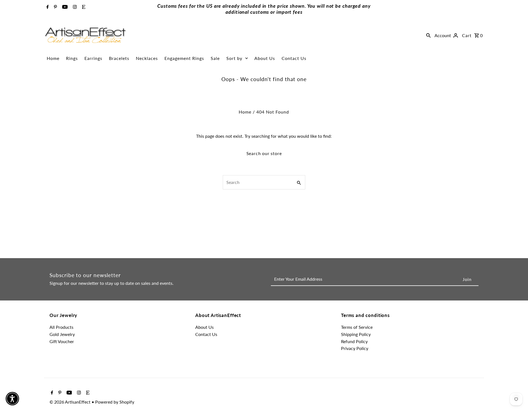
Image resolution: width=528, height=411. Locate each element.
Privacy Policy (354, 348)
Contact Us (294, 58)
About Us (264, 58)
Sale (215, 58)
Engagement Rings (184, 58)
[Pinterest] (55, 7)
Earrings (93, 58)
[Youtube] (64, 7)
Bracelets (119, 58)
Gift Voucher (62, 341)
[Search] (428, 35)
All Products (61, 327)
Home (53, 58)
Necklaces (147, 58)
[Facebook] (47, 7)
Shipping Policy (356, 334)
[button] (12, 399)
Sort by (234, 58)
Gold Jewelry (62, 334)
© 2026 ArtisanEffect (71, 401)
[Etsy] (83, 7)
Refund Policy (354, 341)
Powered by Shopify (114, 401)
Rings (72, 58)
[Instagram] (74, 7)
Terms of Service (357, 327)
